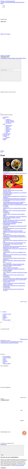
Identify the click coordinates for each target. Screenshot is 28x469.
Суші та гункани (7, 133)
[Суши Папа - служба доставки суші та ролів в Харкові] (7, 327)
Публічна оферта (7, 319)
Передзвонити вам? (5, 56)
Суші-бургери (6, 134)
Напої (4, 139)
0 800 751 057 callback (5, 34)
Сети (4, 118)
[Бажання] (14, 86)
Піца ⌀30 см (6, 117)
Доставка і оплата (4, 2)
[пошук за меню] (11, 64)
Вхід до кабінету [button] (6, 356)
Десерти (5, 136)
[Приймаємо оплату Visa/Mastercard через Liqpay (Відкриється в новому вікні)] (12, 341)
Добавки (5, 138)
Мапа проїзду (4, 444)
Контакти (16, 2)
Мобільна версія (23, 339)
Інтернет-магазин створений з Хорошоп (9, 342)
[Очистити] (11, 76)
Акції (9, 2)
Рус (4, 6)
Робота (12, 2)
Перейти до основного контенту (8, 1)
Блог (19, 2)
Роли (4, 124)
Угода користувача (19, 465)
